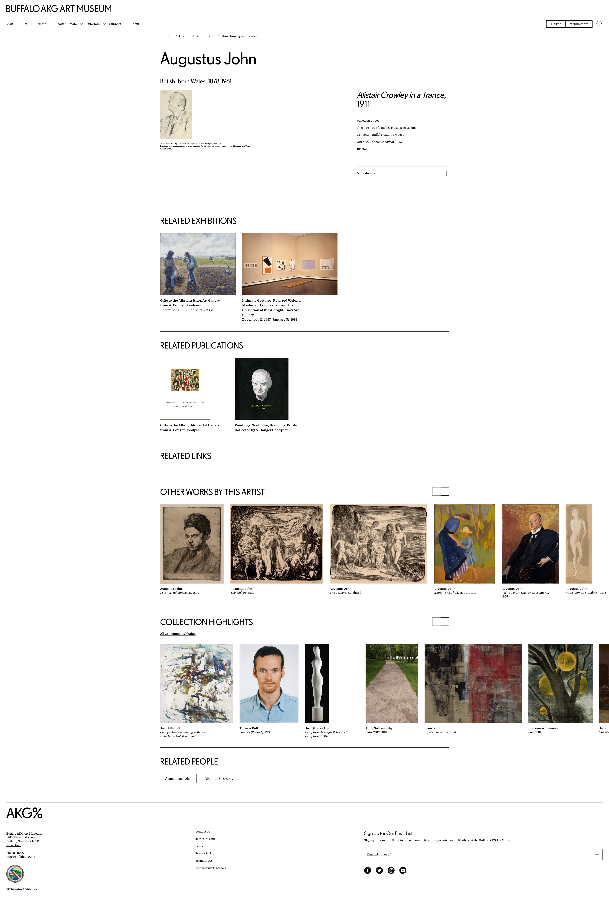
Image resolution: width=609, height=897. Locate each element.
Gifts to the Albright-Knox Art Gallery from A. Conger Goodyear (190, 303)
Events (41, 23)
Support (115, 23)
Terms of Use (204, 860)
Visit (9, 23)
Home (164, 36)
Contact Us (202, 831)
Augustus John (208, 58)
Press (199, 846)
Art (25, 23)
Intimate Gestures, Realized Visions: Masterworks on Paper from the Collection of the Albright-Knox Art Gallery (271, 307)
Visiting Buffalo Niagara (211, 867)
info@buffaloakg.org (20, 856)
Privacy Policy (204, 853)
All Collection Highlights (178, 633)
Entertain (93, 23)
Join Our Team (205, 838)
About (135, 23)
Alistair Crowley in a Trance (237, 36)
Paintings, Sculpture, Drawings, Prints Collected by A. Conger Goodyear (266, 427)
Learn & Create (66, 23)
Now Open (13, 845)
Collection (199, 36)
